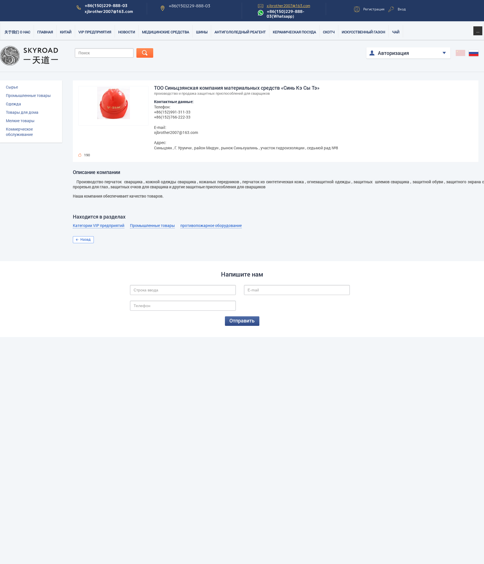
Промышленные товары (28, 95)
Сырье (12, 87)
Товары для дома (22, 112)
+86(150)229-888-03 (106, 5)
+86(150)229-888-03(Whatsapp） (285, 14)
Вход (402, 9)
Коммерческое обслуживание (19, 131)
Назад (85, 239)
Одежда (13, 103)
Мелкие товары (20, 120)
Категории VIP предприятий (98, 225)
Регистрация (373, 9)
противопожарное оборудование (211, 225)
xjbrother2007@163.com (109, 11)
